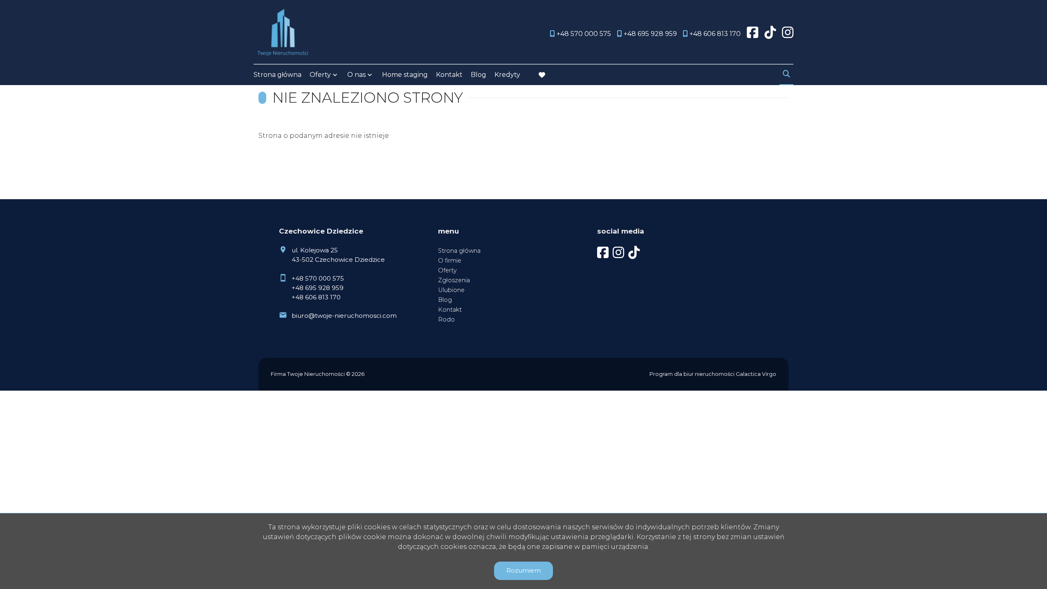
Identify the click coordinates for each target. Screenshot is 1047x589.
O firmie (449, 260)
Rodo (446, 319)
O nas (356, 75)
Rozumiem (523, 570)
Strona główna (277, 75)
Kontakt (449, 75)
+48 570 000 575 (318, 278)
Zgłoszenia (454, 280)
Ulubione (451, 290)
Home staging (405, 75)
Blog (478, 75)
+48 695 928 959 (318, 288)
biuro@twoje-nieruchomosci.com (344, 315)
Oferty (320, 75)
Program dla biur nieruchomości (692, 374)
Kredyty (507, 75)
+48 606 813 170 (316, 297)
